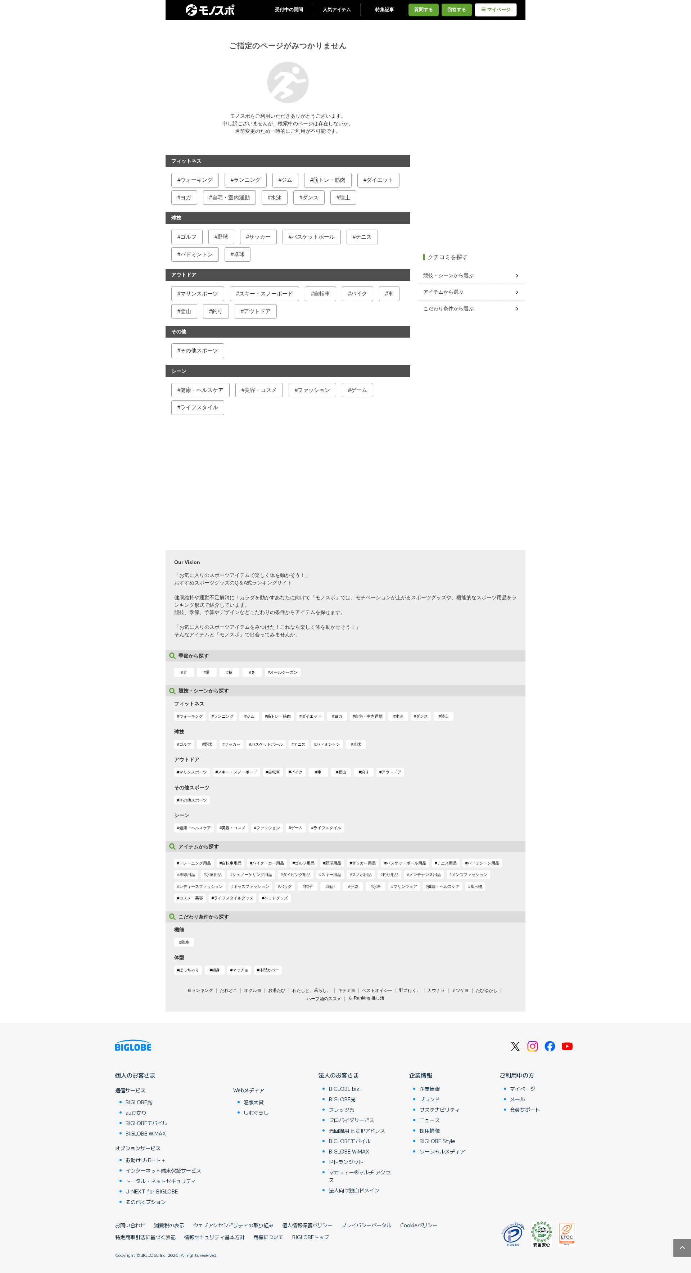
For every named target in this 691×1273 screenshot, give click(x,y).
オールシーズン (284, 672)
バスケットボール (313, 237)
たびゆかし (486, 990)
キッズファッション (251, 886)
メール (517, 1099)
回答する (456, 9)
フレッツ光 (341, 1109)
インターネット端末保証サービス (163, 1170)
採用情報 (430, 1130)
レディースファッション (201, 886)
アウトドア (257, 311)
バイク (359, 293)
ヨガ (185, 197)
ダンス (310, 197)
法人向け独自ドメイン (354, 1190)
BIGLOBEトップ (310, 1237)
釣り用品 (390, 874)
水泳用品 (214, 874)
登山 (185, 311)
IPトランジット (346, 1161)
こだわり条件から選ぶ (448, 308)
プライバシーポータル (366, 1225)
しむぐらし (256, 1112)
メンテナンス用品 (425, 874)
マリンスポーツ (199, 293)
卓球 (239, 254)
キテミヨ (346, 990)
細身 (216, 970)
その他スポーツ (199, 350)
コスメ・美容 (191, 898)
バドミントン (196, 254)
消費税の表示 (169, 1225)
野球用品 (333, 863)
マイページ (499, 9)
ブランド (430, 1099)
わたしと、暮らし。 (311, 990)
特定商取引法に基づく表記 (145, 1237)
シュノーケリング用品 (252, 874)
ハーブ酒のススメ (324, 998)
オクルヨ (252, 990)
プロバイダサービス (351, 1120)
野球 (222, 237)
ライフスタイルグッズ (233, 898)
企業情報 (420, 1075)
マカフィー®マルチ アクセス (359, 1176)
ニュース (430, 1120)
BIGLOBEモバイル (146, 1123)
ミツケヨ (460, 990)
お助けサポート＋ (146, 1160)
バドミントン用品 (483, 863)
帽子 (309, 886)
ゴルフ (188, 237)
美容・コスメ (260, 390)
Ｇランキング (200, 990)
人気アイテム (337, 9)
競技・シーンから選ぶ (448, 275)
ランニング (247, 180)
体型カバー (269, 970)
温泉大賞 (254, 1102)
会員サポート (525, 1109)
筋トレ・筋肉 (329, 180)
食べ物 (476, 886)
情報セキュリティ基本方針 (214, 1237)
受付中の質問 (289, 9)
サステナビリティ (440, 1109)
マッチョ (240, 970)
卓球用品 (187, 874)
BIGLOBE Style (437, 1141)
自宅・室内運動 (231, 197)
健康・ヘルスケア (201, 390)
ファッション (314, 390)
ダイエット (379, 180)
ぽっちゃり (189, 970)
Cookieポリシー (419, 1225)
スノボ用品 (362, 874)
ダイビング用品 (297, 874)
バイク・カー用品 (268, 863)
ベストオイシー (377, 990)
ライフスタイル (199, 407)
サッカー (260, 237)
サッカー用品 (364, 863)
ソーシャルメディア (442, 1151)
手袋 (354, 886)
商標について (268, 1237)
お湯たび (276, 990)
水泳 (276, 197)
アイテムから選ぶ (443, 292)
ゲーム (359, 390)
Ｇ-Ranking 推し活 (366, 998)
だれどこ (228, 990)
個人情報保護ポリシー (307, 1225)
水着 (377, 886)
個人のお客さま (135, 1075)
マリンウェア (405, 886)
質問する (423, 9)
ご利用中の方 (517, 1075)
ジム (286, 180)
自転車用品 (231, 863)
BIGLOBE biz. (345, 1088)
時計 (331, 886)
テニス (364, 237)
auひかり (136, 1112)
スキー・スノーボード (266, 293)
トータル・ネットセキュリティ (161, 1180)
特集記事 (384, 9)
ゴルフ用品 (305, 863)
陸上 (344, 197)
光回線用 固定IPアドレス (357, 1130)
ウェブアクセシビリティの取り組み (233, 1225)
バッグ (286, 886)
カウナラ (436, 990)
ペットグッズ (276, 898)
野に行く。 (410, 990)
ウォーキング (196, 180)
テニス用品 (447, 863)
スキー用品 (331, 874)
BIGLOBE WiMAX (146, 1133)
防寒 (185, 942)
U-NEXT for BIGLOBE (152, 1191)
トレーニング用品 (195, 863)
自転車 (322, 293)
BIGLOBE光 (139, 1102)
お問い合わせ (130, 1225)
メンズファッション (469, 874)
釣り (217, 311)
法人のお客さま (339, 1075)
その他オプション (146, 1201)
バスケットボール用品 (406, 863)
